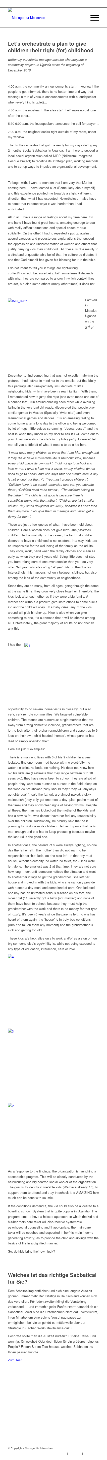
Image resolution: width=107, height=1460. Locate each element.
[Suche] (80, 18)
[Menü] (92, 18)
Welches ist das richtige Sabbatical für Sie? (52, 1278)
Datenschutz (91, 1453)
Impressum (59, 1453)
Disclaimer (75, 1453)
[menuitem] (80, 18)
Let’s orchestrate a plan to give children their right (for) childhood (51, 47)
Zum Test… (16, 1360)
